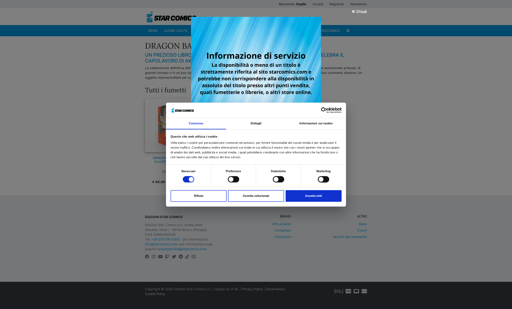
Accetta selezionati (256, 196)
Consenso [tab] (196, 123)
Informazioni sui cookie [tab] (315, 123)
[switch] (233, 179)
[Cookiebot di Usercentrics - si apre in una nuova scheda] (324, 110)
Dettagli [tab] (256, 123)
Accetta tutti (313, 196)
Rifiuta (198, 196)
